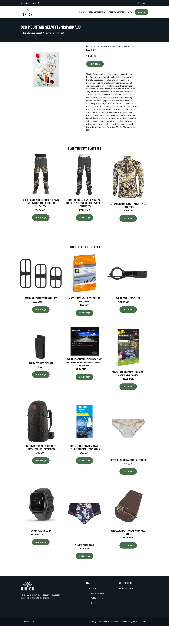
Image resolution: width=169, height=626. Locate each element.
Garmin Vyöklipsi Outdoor (41, 363)
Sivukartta (143, 621)
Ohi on (82, 12)
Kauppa (141, 12)
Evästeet (114, 621)
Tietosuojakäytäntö (128, 621)
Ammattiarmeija (97, 12)
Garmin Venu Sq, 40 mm (41, 530)
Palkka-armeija (116, 12)
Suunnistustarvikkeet (54, 33)
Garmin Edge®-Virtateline (128, 298)
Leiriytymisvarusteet (32, 33)
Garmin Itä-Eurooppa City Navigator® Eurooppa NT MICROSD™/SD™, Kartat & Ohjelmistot (84, 362)
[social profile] (38, 3)
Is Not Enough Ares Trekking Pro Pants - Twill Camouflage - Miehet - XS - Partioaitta (41, 203)
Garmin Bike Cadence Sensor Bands (41, 298)
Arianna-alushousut (84, 544)
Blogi (130, 12)
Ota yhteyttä (103, 621)
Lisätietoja (95, 64)
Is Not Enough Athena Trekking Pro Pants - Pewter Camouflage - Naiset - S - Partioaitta (84, 203)
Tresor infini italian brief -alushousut (128, 460)
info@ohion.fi (141, 3)
